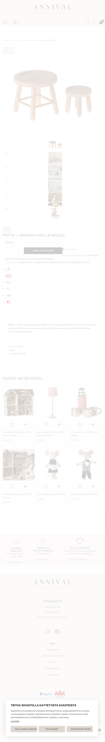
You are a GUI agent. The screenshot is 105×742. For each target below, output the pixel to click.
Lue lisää (15, 721)
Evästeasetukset (81, 729)
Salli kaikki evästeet (26, 729)
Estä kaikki (52, 729)
